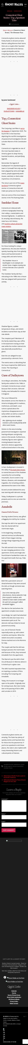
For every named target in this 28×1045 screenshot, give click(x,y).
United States (18, 11)
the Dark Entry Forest (17, 470)
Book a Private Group (14, 995)
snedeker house (8, 768)
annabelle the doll (8, 764)
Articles (9, 11)
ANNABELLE (20, 111)
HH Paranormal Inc (13, 1016)
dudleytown (17, 764)
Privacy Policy (14, 1001)
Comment (5, 799)
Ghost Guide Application (14, 997)
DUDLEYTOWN (9, 111)
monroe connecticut (18, 766)
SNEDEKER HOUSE (13, 108)
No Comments (15, 24)
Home (4, 30)
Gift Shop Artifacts (14, 999)
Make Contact (14, 1003)
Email (4, 821)
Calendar (14, 991)
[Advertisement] (14, 78)
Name (4, 814)
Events (14, 993)
